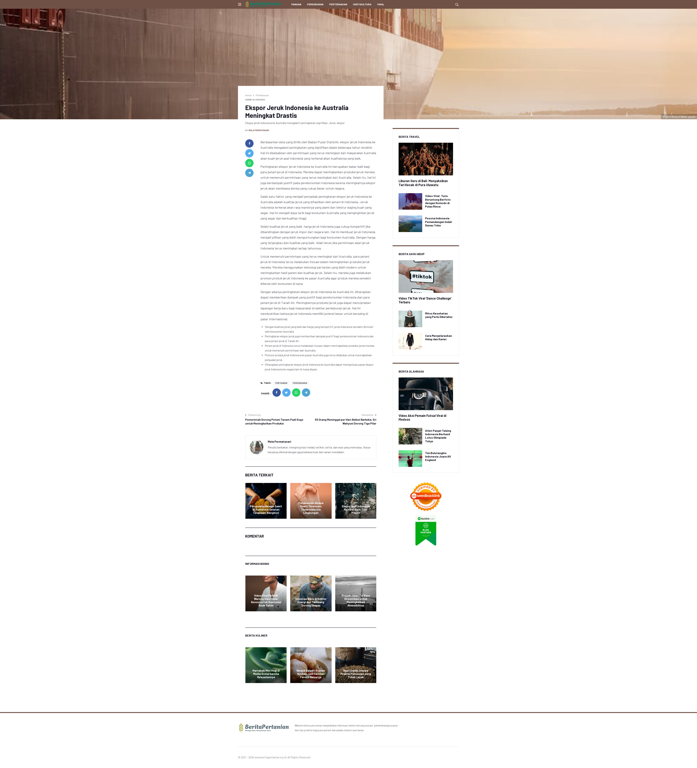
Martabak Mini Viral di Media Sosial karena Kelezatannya (266, 674)
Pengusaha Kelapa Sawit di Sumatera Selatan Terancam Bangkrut (266, 509)
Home (248, 95)
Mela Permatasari (258, 130)
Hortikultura (362, 4)
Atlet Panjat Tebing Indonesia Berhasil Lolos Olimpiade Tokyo (438, 436)
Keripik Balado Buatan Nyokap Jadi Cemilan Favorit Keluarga (311, 674)
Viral (380, 4)
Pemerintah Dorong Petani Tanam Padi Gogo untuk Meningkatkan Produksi (274, 421)
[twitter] (249, 153)
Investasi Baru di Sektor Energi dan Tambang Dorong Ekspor (310, 602)
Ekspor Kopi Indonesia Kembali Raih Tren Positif (356, 509)
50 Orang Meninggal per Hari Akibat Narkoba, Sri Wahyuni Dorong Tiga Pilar (345, 421)
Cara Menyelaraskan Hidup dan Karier (438, 337)
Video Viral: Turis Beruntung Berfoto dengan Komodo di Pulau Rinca (438, 201)
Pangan (296, 4)
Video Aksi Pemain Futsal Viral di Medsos (422, 418)
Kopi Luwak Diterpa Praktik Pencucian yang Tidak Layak (356, 674)
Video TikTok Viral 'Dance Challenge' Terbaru (425, 300)
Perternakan (338, 4)
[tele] (249, 173)
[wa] (249, 163)
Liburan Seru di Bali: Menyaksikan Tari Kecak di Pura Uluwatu (423, 183)
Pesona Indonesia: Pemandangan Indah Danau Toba (438, 221)
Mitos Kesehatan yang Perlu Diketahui (438, 315)
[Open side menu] (239, 4)
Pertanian (281, 383)
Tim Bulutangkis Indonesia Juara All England (438, 456)
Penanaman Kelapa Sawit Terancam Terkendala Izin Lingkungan (310, 507)
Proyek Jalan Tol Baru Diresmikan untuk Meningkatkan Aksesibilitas (356, 600)
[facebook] (249, 143)
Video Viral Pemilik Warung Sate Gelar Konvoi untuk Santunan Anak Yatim (266, 600)
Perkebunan (315, 4)
